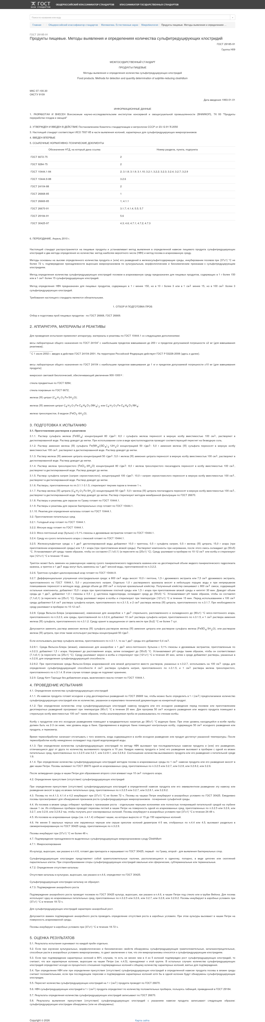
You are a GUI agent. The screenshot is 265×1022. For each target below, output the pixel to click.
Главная (36, 24)
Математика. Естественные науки (119, 24)
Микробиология (149, 24)
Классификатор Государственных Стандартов (149, 4)
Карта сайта (142, 1020)
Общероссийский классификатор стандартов (85, 4)
